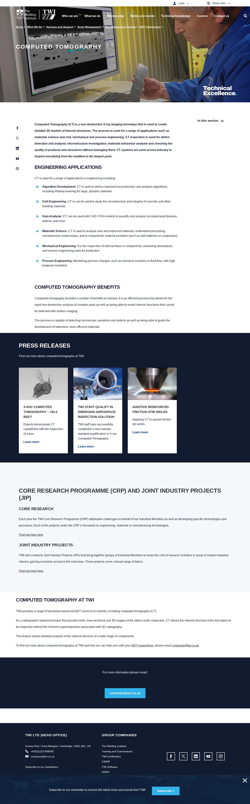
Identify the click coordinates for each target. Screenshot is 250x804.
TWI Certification (111, 756)
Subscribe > (165, 791)
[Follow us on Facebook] (171, 756)
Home (19, 26)
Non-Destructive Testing (120, 26)
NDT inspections (142, 645)
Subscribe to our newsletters (41, 766)
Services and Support (59, 26)
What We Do (34, 26)
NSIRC (106, 772)
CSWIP (106, 761)
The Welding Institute (114, 746)
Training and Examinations (117, 751)
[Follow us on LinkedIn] (196, 756)
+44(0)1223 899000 (42, 751)
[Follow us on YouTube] (208, 756)
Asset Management (89, 26)
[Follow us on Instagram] (221, 756)
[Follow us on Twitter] (183, 756)
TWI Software (109, 766)
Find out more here (31, 534)
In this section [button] (208, 120)
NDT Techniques (150, 26)
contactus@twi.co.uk (185, 645)
